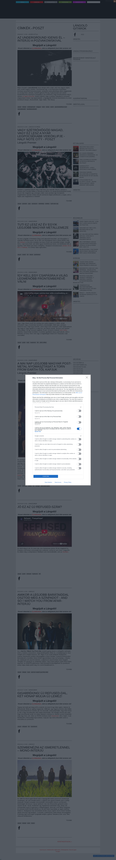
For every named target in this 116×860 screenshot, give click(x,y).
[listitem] (58, 407)
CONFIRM (46, 476)
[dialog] (58, 430)
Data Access (58, 482)
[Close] (87, 378)
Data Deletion (48, 482)
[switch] (79, 411)
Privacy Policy (67, 482)
